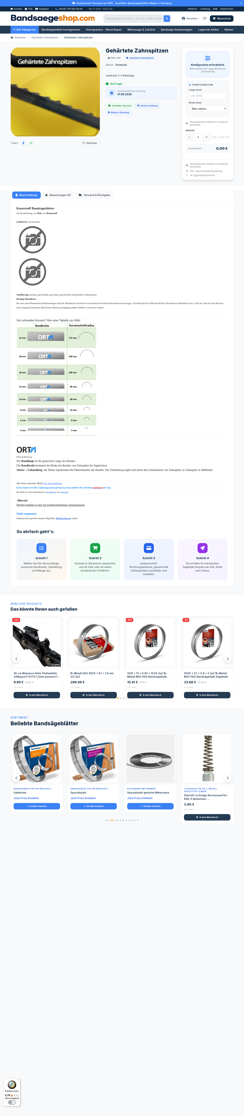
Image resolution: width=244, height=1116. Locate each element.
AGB (215, 9)
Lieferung (205, 9)
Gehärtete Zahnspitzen (44, 37)
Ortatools (121, 64)
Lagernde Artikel (208, 29)
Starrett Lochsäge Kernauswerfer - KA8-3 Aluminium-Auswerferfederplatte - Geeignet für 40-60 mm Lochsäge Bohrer (207, 797)
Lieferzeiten (64, 492)
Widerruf (192, 9)
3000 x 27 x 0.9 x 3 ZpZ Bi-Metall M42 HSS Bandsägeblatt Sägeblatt (149, 675)
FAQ (30, 9)
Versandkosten (51, 492)
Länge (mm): (195, 89)
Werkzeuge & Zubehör (141, 29)
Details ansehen (38, 806)
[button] (228, 659)
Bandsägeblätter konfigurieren (61, 29)
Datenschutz (226, 9)
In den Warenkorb (38, 695)
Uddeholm (20, 792)
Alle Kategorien (26, 29)
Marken (229, 29)
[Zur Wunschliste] (58, 664)
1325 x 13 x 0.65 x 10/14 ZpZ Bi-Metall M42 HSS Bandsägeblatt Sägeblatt (90, 675)
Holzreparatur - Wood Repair (104, 29)
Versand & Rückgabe (96, 195)
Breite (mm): (195, 102)
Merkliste (91, 143)
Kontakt (17, 9)
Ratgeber (44, 9)
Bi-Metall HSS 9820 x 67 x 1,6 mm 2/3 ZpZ (35, 675)
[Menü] (18, 1080)
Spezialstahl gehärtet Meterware (148, 792)
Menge (190, 130)
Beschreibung (28, 195)
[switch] (12, 1102)
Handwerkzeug (63, 518)
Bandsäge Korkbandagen (177, 29)
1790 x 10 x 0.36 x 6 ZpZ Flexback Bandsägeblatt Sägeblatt (206, 675)
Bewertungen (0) (60, 195)
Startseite (20, 37)
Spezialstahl (78, 792)
